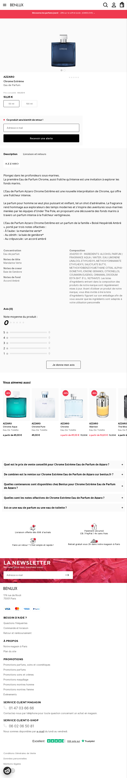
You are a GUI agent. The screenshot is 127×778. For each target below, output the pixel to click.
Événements (10, 694)
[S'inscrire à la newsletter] (67, 575)
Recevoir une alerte (41, 138)
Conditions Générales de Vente (19, 753)
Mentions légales (12, 763)
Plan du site (9, 651)
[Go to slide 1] (62, 70)
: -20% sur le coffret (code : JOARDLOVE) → (63, 13)
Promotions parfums (14, 669)
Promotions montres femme (18, 689)
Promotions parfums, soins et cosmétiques (26, 664)
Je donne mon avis (63, 364)
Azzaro (8, 76)
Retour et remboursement (17, 633)
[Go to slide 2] (64, 70)
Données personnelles (15, 758)
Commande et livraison (15, 628)
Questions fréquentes (15, 623)
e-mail (40, 731)
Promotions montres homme (18, 684)
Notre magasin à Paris (15, 646)
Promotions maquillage (15, 679)
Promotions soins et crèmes (18, 674)
